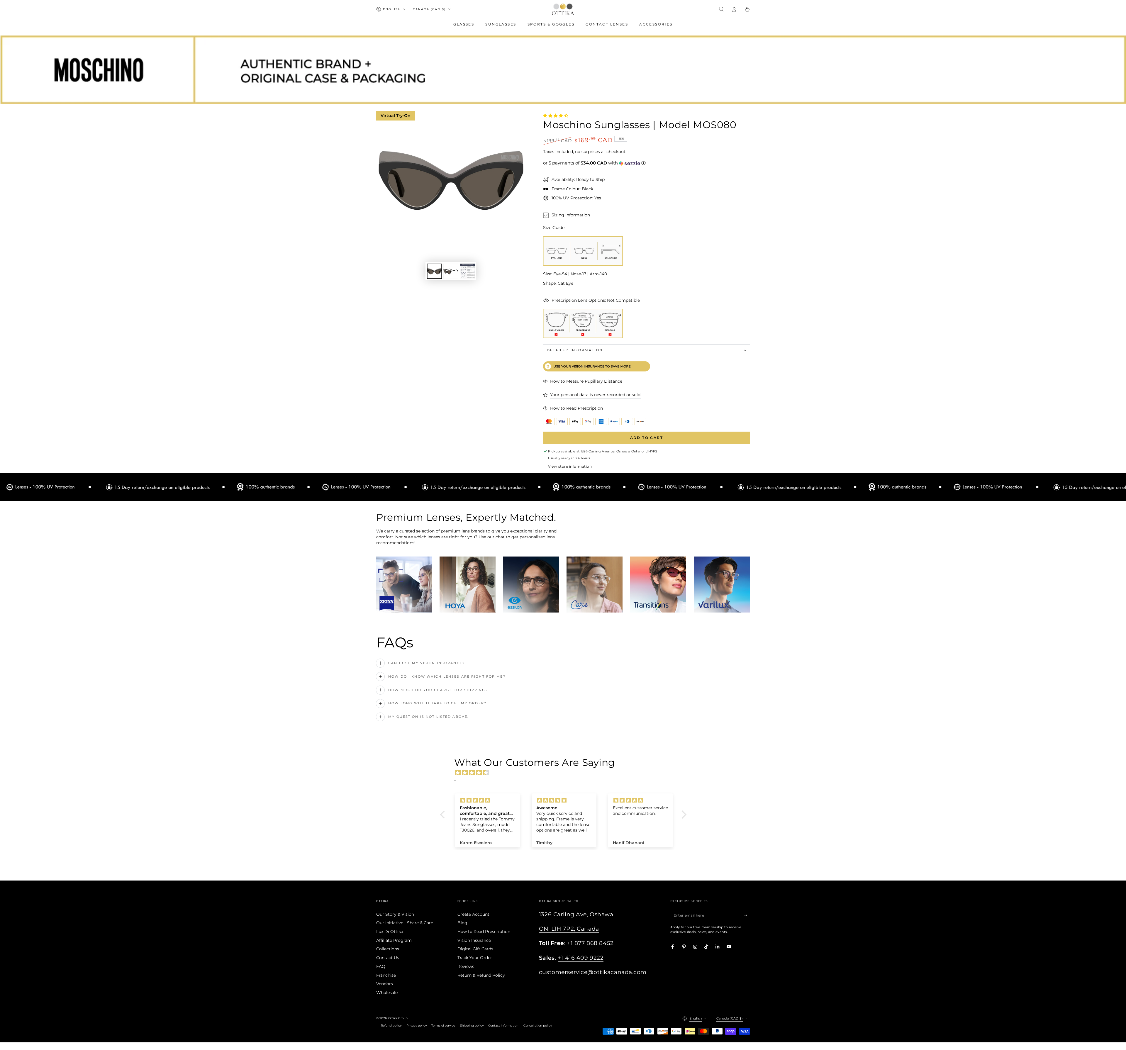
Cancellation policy (537, 1025)
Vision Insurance (474, 940)
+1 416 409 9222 (581, 957)
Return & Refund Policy (481, 975)
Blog (462, 922)
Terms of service (443, 1025)
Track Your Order (474, 957)
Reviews (465, 966)
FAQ (380, 966)
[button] (721, 9)
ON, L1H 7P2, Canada (569, 928)
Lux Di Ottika (389, 931)
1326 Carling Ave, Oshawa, (577, 914)
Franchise (386, 975)
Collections (387, 948)
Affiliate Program (394, 940)
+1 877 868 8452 (590, 943)
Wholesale (387, 992)
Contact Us (387, 957)
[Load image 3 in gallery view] (467, 271)
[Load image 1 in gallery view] (434, 271)
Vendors (384, 983)
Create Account (473, 914)
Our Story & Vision (395, 914)
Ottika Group (398, 1018)
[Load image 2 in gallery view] (450, 271)
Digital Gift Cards (475, 948)
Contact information (503, 1025)
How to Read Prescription (483, 931)
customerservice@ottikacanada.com (593, 972)
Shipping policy (472, 1025)
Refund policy (391, 1025)
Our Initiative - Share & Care (404, 922)
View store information (570, 466)
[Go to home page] (563, 9)
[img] (566, 772)
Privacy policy (416, 1025)
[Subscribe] (747, 915)
